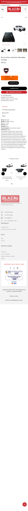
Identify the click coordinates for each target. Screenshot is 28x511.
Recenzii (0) (5, 113)
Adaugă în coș (13, 83)
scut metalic (15, 99)
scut (10, 99)
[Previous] (3, 33)
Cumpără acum (14, 88)
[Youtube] (17, 266)
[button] (14, 92)
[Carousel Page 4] (16, 183)
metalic (7, 99)
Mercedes (6, 100)
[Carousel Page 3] (14, 183)
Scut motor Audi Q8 (21, 177)
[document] (14, 326)
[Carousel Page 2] (13, 183)
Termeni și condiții (14, 296)
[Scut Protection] (6, 71)
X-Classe (11, 100)
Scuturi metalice (10, 97)
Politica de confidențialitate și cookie (13, 300)
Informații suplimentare (8, 109)
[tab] (14, 106)
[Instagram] (14, 266)
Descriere (4, 106)
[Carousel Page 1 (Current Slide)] (11, 183)
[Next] (24, 33)
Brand (3, 116)
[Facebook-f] (10, 266)
